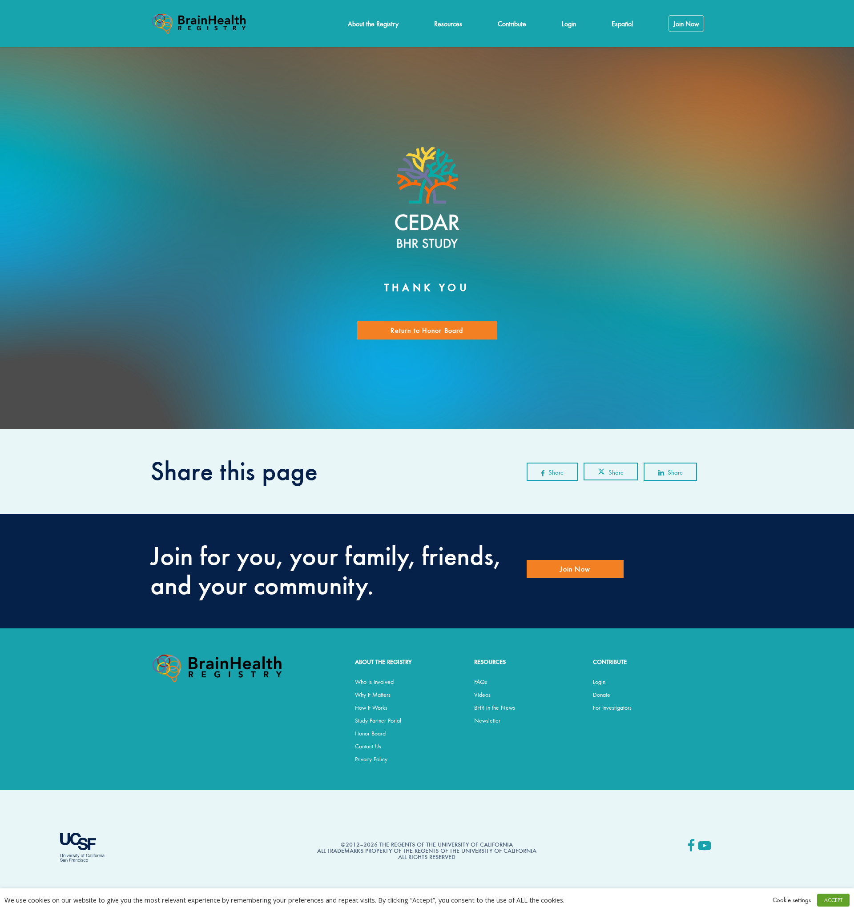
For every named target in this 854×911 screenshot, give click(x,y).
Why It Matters (373, 695)
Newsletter (487, 720)
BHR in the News (494, 707)
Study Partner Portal (378, 720)
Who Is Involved (374, 682)
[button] (426, 330)
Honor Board (370, 733)
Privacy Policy (371, 759)
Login (599, 682)
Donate (601, 695)
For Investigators (612, 707)
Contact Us (368, 746)
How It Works (371, 707)
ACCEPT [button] (833, 900)
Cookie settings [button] (792, 899)
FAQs (480, 682)
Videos (482, 695)
